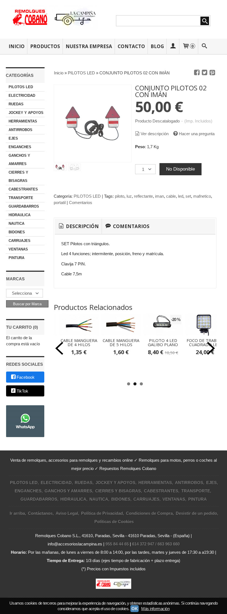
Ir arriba (17, 513)
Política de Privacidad (102, 513)
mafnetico (202, 196)
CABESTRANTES (23, 189)
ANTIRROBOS (20, 130)
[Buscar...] (204, 46)
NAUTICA (16, 223)
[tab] (78, 226)
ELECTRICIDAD (22, 95)
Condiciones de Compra (149, 513)
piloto (119, 196)
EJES (13, 138)
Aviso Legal (67, 513)
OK (134, 608)
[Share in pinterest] (212, 72)
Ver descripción (155, 133)
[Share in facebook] (197, 72)
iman (159, 196)
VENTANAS (18, 249)
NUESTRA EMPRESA (89, 46)
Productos (45, 46)
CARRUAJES (19, 241)
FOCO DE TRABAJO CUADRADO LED (205, 342)
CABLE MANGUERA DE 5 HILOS (121, 342)
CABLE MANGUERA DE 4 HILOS (79, 342)
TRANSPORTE (21, 198)
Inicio (17, 46)
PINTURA (16, 258)
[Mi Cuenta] (173, 46)
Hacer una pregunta (197, 133)
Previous (59, 348)
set (188, 196)
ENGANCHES (20, 147)
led (180, 196)
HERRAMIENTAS (23, 121)
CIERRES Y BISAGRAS (18, 176)
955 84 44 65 (117, 544)
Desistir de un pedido (196, 513)
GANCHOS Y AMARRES (19, 159)
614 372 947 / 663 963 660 (156, 544)
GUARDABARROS (24, 206)
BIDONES (17, 232)
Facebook (26, 377)
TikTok (22, 391)
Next (210, 348)
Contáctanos (40, 513)
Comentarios (80, 202)
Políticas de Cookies (114, 521)
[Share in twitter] (204, 72)
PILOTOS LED (21, 87)
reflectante (143, 196)
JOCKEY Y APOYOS (26, 113)
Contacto (131, 46)
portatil (60, 202)
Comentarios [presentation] (130, 226)
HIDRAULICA (19, 215)
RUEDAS (16, 104)
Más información (155, 608)
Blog (157, 46)
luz (129, 196)
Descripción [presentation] (82, 226)
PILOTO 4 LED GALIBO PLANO (163, 342)
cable (171, 196)
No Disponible (180, 169)
